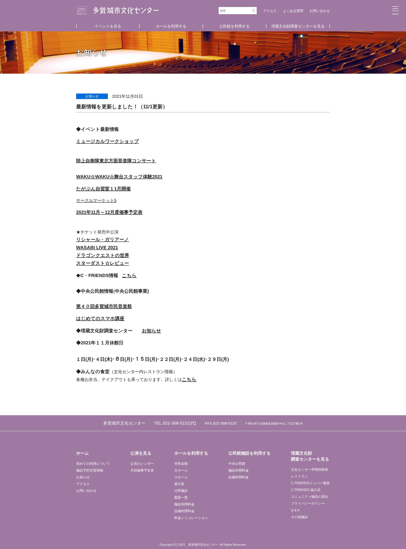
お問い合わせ (320, 11)
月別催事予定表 (142, 470)
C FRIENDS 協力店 (306, 490)
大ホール (181, 470)
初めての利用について (93, 463)
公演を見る (140, 453)
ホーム (82, 453)
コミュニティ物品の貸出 (309, 496)
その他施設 (299, 517)
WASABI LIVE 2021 (97, 247)
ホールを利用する (171, 26)
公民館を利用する (234, 26)
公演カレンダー (142, 463)
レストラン (299, 476)
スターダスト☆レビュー (102, 263)
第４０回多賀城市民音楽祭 (104, 306)
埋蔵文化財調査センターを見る (298, 26)
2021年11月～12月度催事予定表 (109, 212)
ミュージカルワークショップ (107, 141)
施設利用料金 (184, 504)
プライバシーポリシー (308, 503)
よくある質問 (293, 11)
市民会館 (181, 463)
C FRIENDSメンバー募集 (310, 483)
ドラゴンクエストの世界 (102, 255)
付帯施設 (181, 490)
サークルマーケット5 (96, 200)
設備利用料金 (184, 511)
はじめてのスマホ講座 (100, 318)
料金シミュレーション (191, 518)
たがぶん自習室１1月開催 (103, 188)
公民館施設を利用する (249, 453)
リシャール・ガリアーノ (102, 239)
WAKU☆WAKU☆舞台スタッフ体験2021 (119, 176)
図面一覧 (181, 497)
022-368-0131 (176, 423)
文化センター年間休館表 (309, 469)
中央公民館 (236, 463)
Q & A (295, 510)
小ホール (181, 477)
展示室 (179, 484)
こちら (129, 275)
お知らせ (151, 330)
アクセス (270, 11)
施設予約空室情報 (89, 470)
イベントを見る (108, 26)
